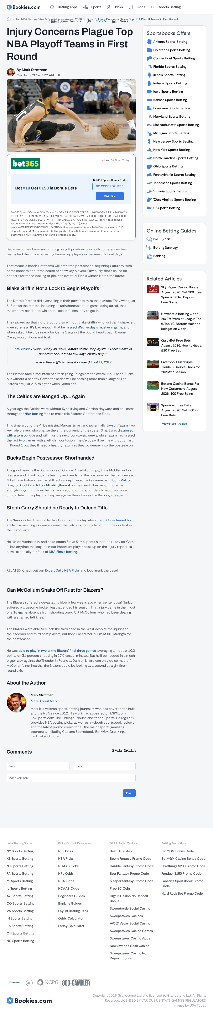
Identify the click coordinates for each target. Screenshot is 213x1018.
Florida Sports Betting (169, 66)
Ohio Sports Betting (168, 166)
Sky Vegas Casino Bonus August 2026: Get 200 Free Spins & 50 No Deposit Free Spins (181, 294)
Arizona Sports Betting (170, 41)
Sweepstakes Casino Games (131, 931)
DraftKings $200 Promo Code (183, 866)
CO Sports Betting (20, 903)
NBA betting (34, 414)
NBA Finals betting (63, 552)
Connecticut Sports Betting (174, 58)
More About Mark (44, 701)
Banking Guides (70, 903)
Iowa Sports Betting (168, 91)
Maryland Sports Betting (171, 116)
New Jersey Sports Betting (173, 141)
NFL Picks (65, 851)
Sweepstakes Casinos (126, 916)
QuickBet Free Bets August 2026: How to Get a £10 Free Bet (181, 345)
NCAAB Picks (68, 866)
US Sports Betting (166, 208)
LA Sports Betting (20, 926)
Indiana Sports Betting (170, 83)
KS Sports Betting (20, 858)
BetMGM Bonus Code (177, 851)
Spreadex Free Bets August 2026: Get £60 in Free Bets (179, 410)
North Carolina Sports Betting (175, 158)
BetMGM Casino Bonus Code (183, 858)
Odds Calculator (71, 918)
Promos (100, 21)
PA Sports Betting (20, 873)
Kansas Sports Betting (170, 100)
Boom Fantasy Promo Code (130, 858)
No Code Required (110, 186)
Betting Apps (68, 7)
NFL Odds (66, 873)
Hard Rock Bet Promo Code (182, 893)
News (124, 21)
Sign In (117, 750)
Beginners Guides (71, 896)
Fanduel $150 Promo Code (181, 873)
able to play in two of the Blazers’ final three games (57, 650)
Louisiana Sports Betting (171, 108)
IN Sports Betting (19, 918)
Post (129, 793)
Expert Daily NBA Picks (62, 570)
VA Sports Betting (20, 911)
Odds (141, 7)
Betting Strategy (165, 247)
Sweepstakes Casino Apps (130, 938)
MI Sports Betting (20, 881)
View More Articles (174, 423)
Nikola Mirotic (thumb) (53, 485)
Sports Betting (170, 7)
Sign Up (130, 750)
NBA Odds (66, 881)
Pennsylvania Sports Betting (174, 174)
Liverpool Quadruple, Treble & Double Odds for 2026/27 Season (180, 367)
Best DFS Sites (121, 851)
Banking (159, 256)
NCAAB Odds (68, 888)
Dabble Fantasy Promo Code (132, 866)
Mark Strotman (34, 69)
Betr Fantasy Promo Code (129, 873)
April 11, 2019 (100, 362)
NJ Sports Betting (20, 866)
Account (60, 21)
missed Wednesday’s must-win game (94, 327)
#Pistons (23, 349)
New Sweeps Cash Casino (129, 946)
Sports (96, 7)
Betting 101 (162, 239)
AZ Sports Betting (20, 896)
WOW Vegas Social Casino (130, 923)
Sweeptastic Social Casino (130, 908)
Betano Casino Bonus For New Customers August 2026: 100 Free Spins (180, 388)
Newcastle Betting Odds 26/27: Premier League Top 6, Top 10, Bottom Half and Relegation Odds (181, 321)
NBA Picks (66, 858)
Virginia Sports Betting (170, 191)
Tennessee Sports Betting (172, 183)
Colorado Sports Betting (171, 50)
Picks (119, 7)
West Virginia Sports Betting (174, 199)
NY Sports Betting (20, 851)
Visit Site (109, 196)
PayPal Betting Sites (73, 911)
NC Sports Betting (20, 941)
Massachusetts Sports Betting (176, 125)
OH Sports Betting (20, 933)
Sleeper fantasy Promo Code (132, 881)
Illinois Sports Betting (169, 75)
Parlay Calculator (71, 926)
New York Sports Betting (171, 150)
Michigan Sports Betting (171, 133)
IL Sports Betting (19, 888)
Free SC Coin (120, 888)
